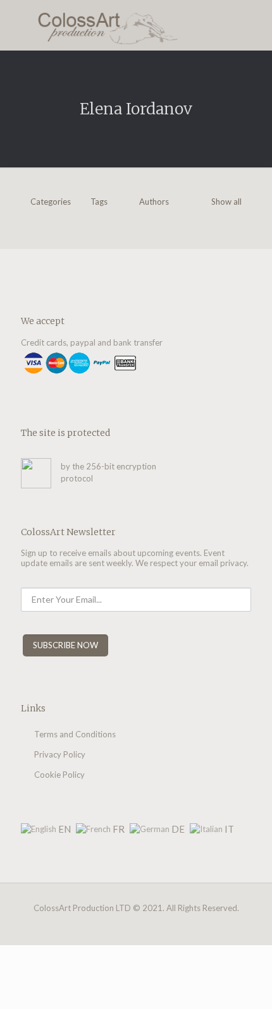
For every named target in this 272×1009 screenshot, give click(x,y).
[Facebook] (119, 925)
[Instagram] (136, 925)
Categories (50, 201)
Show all (226, 201)
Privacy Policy (59, 754)
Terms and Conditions (75, 734)
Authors (154, 201)
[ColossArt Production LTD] (136, 25)
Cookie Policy (59, 775)
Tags (99, 201)
